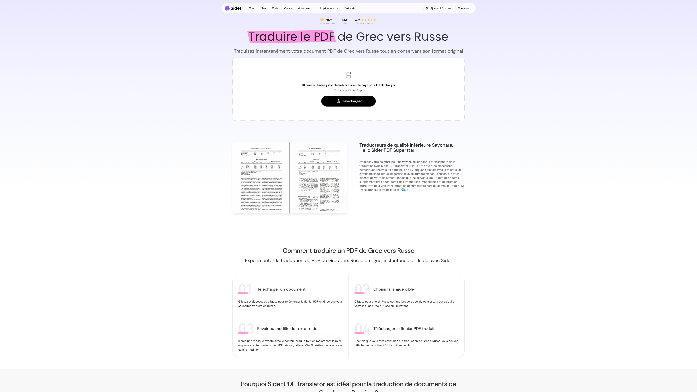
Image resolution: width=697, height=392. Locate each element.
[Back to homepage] (233, 8)
